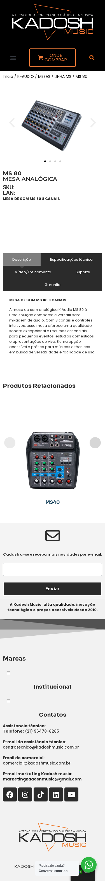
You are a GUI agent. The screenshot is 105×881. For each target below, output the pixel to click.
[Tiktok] (41, 794)
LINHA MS (63, 76)
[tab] (22, 259)
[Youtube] (71, 794)
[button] (13, 57)
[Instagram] (25, 794)
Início (8, 76)
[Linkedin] (56, 794)
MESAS (44, 76)
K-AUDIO (25, 76)
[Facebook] (10, 794)
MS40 (53, 502)
